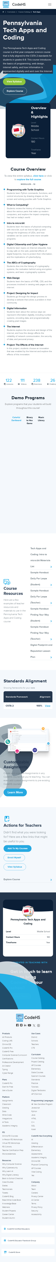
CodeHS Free (7, 1051)
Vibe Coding (36, 1172)
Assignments (7, 1100)
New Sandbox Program (43, 1104)
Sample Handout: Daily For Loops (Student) (39, 578)
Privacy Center (37, 1196)
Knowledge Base (9, 1203)
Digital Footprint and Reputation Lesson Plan (41, 650)
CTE (33, 1048)
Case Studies (7, 1182)
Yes (32, 1175)
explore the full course (29, 179)
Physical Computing (39, 1165)
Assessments (36, 1154)
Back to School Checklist (12, 1178)
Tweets (5, 1193)
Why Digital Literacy (10, 1175)
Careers (34, 1193)
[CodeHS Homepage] (15, 4)
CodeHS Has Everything (41, 1136)
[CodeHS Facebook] (17, 1025)
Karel (33, 1129)
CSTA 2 (10, 705)
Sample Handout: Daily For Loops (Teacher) (39, 596)
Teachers (35, 1044)
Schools (34, 1041)
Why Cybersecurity (10, 1168)
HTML (33, 1118)
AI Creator (6, 1066)
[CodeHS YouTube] (29, 1025)
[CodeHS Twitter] (34, 1025)
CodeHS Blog (7, 1196)
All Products (7, 1037)
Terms (33, 1203)
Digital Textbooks (38, 1090)
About (33, 1185)
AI (32, 1139)
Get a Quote (7, 1090)
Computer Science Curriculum (14, 1055)
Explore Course (15, 91)
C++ (32, 1122)
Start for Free (7, 1087)
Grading (5, 1108)
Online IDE (6, 1044)
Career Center (8, 1214)
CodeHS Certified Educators (18, 1229)
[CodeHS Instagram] (21, 1025)
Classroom (6, 1104)
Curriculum (11, 12)
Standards (35, 1079)
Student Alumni (8, 1218)
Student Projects (9, 1211)
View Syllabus (14, 81)
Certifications (7, 1059)
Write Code (6, 1115)
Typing (5, 1069)
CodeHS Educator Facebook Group (21, 1241)
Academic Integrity (9, 1126)
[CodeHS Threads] (38, 1025)
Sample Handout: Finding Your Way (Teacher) (39, 632)
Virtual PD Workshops (11, 1143)
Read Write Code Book (11, 1200)
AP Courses (36, 1065)
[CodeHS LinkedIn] (25, 1025)
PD (3, 1132)
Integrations (7, 1118)
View (47, 705)
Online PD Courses (10, 1136)
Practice (34, 1083)
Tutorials (34, 1087)
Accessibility (36, 1214)
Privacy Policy (36, 1207)
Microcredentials (9, 1154)
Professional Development (13, 1062)
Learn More (15, 792)
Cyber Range (7, 1073)
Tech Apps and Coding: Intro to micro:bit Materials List (40, 557)
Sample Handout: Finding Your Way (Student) (39, 614)
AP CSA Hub (36, 1094)
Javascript (35, 1108)
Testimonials (7, 1189)
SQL (33, 1126)
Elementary (36, 1069)
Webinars (6, 1207)
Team (33, 1189)
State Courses (37, 1072)
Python (34, 1111)
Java (33, 1115)
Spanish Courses (38, 1076)
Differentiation (37, 1147)
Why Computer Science (12, 1164)
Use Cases (35, 1034)
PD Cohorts (7, 1147)
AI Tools (5, 1122)
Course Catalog (24, 12)
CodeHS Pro (7, 1048)
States (5, 1185)
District (34, 1037)
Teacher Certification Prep (12, 1150)
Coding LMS (7, 1041)
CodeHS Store (14, 1252)
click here (38, 175)
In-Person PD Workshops (12, 1139)
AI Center (35, 1200)
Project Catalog (37, 1062)
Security (34, 1211)
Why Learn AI (7, 1171)
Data (4, 1111)
